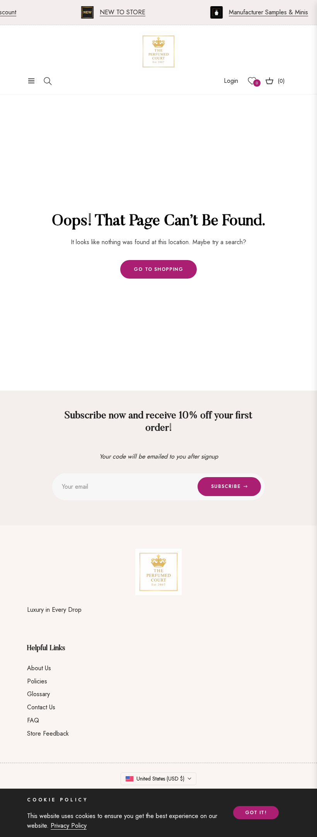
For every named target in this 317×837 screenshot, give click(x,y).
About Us (39, 668)
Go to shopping (158, 269)
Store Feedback (48, 733)
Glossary (38, 694)
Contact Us (41, 707)
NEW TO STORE (117, 12)
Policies (37, 681)
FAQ (33, 720)
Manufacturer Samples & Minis (263, 12)
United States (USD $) (160, 778)
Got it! (256, 812)
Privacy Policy (69, 825)
